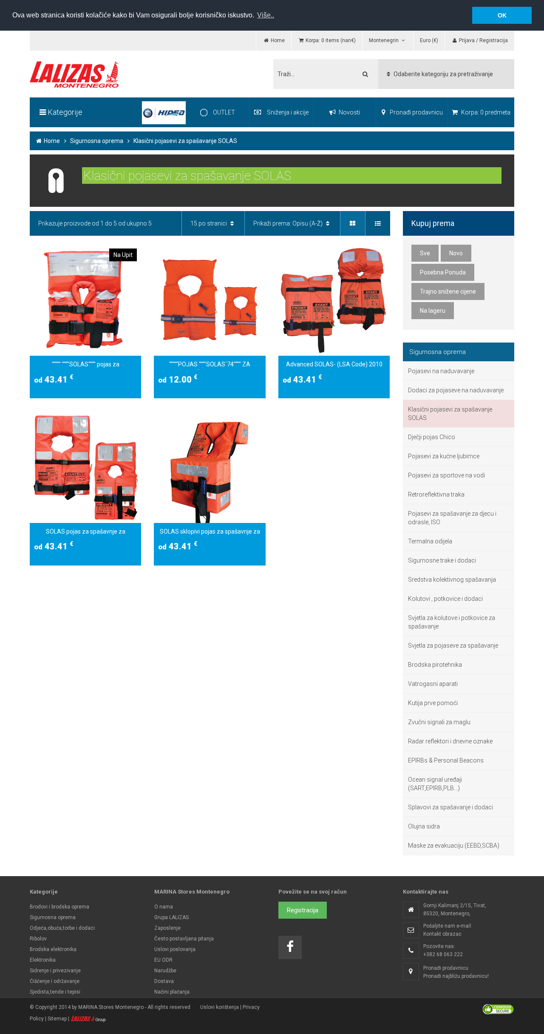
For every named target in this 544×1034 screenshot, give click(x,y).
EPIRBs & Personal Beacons (446, 760)
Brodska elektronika (53, 949)
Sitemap (57, 1019)
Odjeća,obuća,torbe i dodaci (62, 928)
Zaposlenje (167, 928)
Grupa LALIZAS (171, 917)
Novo (456, 253)
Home (51, 140)
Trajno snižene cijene (448, 291)
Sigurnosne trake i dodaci (442, 560)
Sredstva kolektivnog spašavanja (452, 579)
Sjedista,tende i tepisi (55, 992)
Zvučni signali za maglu (439, 722)
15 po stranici (209, 223)
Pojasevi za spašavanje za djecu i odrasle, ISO (452, 518)
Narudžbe (165, 971)
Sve (425, 253)
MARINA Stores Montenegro (111, 1007)
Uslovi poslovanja (175, 949)
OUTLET (223, 112)
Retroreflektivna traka (436, 494)
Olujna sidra (424, 826)
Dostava (164, 981)
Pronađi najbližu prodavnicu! (456, 976)
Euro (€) (429, 40)
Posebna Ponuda (443, 272)
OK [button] (502, 15)
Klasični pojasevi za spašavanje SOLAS (450, 413)
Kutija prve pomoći (433, 703)
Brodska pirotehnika (435, 664)
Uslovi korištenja (219, 1007)
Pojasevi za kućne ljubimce (443, 456)
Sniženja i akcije (288, 112)
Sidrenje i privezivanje (55, 971)
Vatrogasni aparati (433, 683)
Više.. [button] (265, 15)
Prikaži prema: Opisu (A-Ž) (288, 223)
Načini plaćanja (172, 992)
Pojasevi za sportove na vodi (446, 475)
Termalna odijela (430, 541)
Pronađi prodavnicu (415, 112)
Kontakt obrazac (442, 934)
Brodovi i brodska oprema (59, 907)
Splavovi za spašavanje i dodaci (450, 807)
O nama (163, 907)
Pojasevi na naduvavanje (441, 371)
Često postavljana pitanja (184, 939)
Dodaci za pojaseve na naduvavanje (456, 390)
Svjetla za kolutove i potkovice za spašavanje (451, 622)
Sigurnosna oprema (96, 140)
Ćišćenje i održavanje (54, 981)
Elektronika (43, 960)
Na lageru (432, 310)
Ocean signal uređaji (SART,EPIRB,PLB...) (435, 783)
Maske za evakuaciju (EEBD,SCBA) (453, 845)
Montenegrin (384, 40)
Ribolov (38, 939)
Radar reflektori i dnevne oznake (450, 741)
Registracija (302, 910)
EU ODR (163, 960)
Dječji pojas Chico (431, 437)
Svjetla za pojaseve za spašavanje (453, 645)
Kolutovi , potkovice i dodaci (445, 598)
